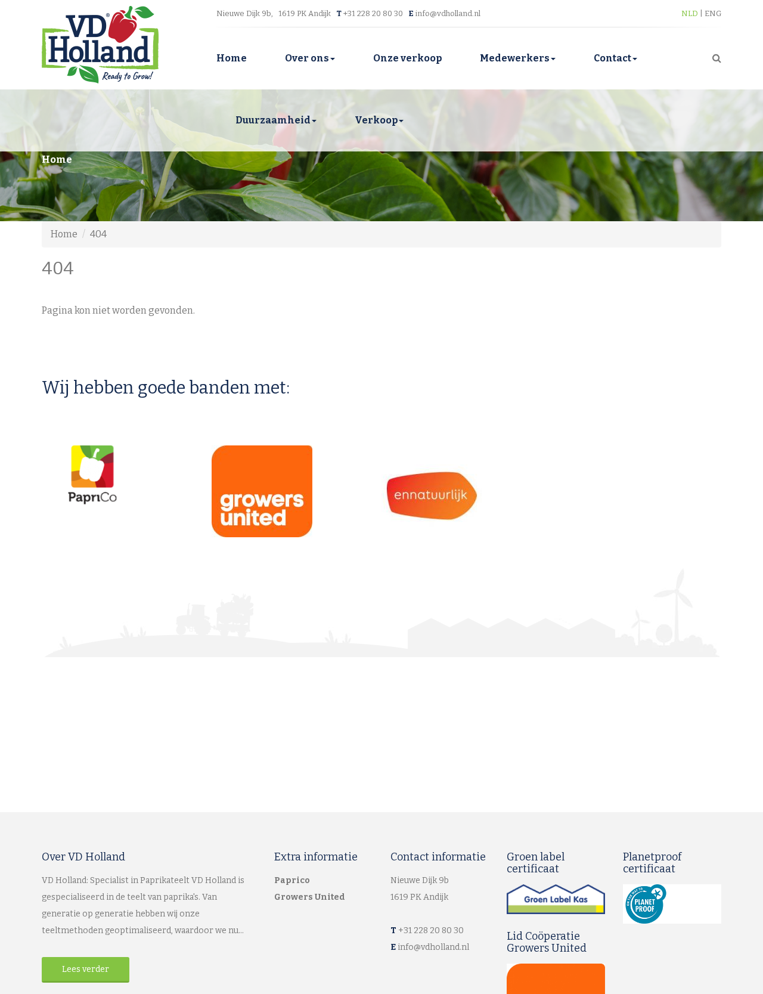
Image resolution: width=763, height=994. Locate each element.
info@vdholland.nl (447, 13)
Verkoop (376, 120)
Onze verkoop (407, 58)
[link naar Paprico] (127, 474)
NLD (690, 13)
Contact (612, 58)
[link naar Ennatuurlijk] (466, 495)
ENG (713, 13)
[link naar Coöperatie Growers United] (297, 491)
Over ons (307, 58)
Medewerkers (515, 58)
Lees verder (85, 969)
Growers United (309, 897)
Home (231, 58)
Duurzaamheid (273, 120)
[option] (127, 474)
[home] (100, 43)
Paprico (292, 880)
